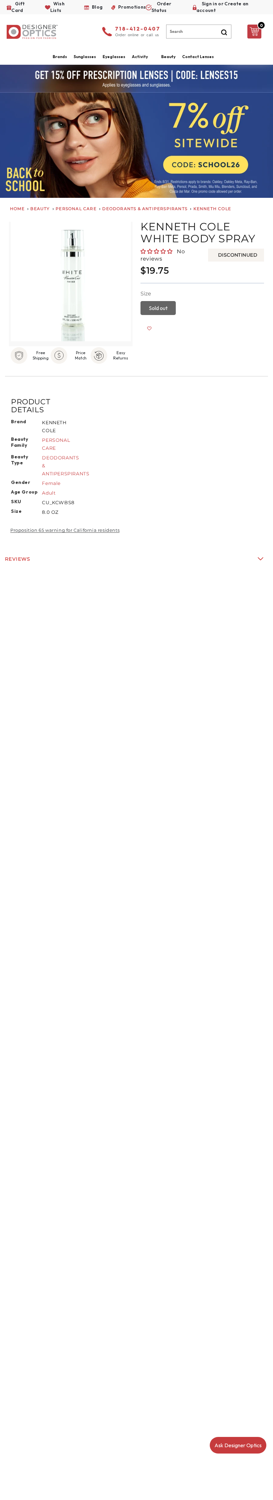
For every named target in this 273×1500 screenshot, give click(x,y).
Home (17, 208)
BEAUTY (40, 208)
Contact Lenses (198, 56)
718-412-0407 (137, 29)
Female (51, 483)
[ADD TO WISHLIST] (149, 328)
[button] (156, 251)
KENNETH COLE (212, 208)
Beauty (168, 56)
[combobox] (198, 32)
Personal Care (76, 208)
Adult (49, 493)
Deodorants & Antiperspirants (144, 208)
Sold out (158, 308)
